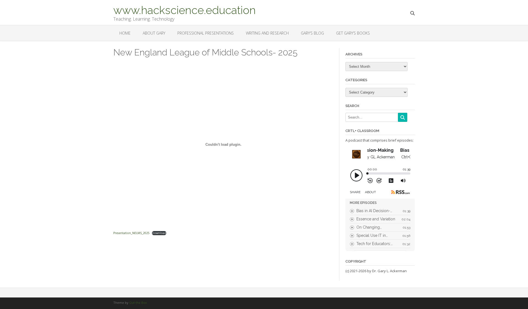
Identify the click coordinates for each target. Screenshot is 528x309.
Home (125, 33)
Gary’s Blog (312, 33)
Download (159, 233)
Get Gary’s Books (353, 33)
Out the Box (138, 302)
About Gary (154, 33)
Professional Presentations (205, 33)
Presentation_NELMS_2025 (131, 233)
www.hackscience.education (184, 10)
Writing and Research (267, 33)
